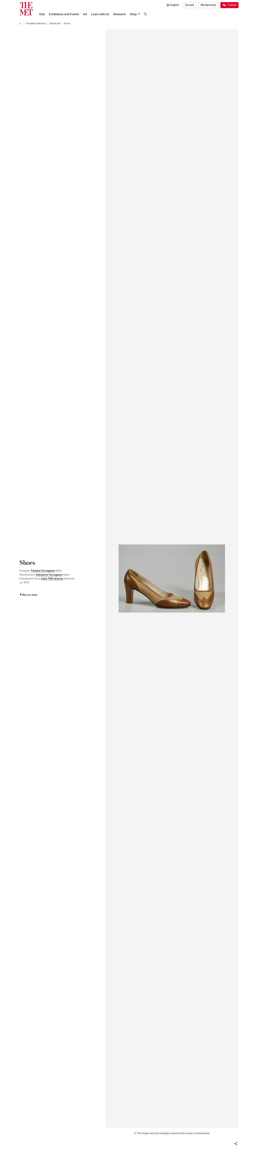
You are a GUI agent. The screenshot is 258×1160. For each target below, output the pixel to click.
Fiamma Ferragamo (43, 570)
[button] (235, 1144)
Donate (189, 4)
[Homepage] (26, 8)
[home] (21, 23)
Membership (208, 4)
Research (119, 14)
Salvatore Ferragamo (49, 574)
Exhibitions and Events (64, 14)
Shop (133, 14)
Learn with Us (100, 14)
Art (85, 14)
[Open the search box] (145, 14)
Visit (42, 14)
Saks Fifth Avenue (52, 578)
